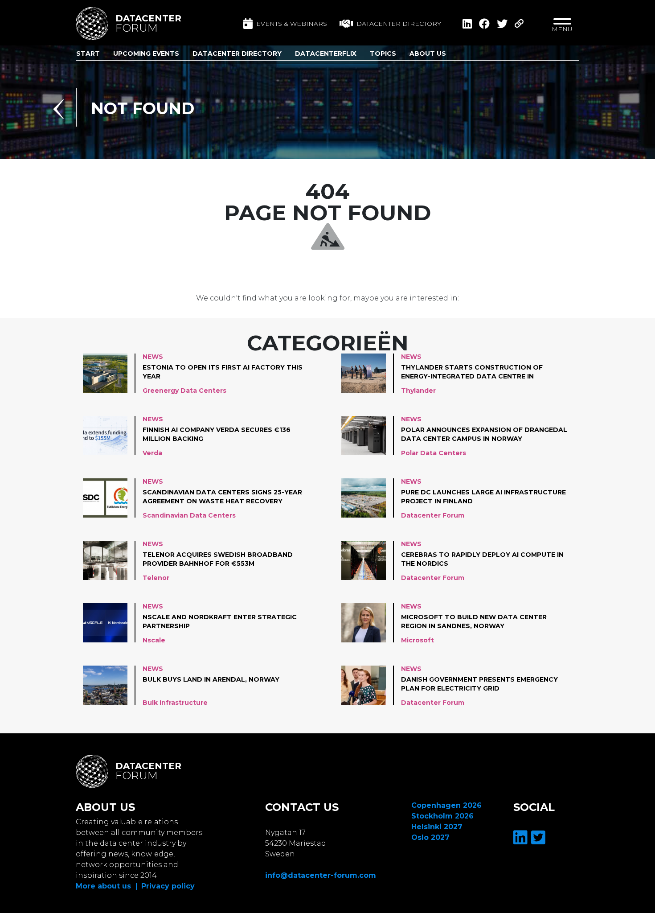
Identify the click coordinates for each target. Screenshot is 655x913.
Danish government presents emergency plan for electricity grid (479, 683)
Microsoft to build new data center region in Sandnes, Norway (474, 621)
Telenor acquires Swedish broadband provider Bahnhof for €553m (218, 559)
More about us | (107, 886)
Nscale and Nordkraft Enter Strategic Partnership (220, 621)
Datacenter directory (398, 24)
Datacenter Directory (237, 53)
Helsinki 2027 (437, 827)
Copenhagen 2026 (446, 805)
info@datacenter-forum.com (320, 875)
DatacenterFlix (325, 53)
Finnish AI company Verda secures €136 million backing (217, 434)
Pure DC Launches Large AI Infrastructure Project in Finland (483, 496)
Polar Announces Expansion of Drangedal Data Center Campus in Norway (484, 434)
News (153, 357)
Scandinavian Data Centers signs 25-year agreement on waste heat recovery (222, 496)
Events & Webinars (291, 24)
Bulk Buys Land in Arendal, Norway (211, 679)
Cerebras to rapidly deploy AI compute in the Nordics (482, 559)
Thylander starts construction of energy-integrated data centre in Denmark (472, 372)
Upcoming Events (146, 53)
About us (427, 53)
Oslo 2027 (430, 837)
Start (88, 53)
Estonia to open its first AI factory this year (223, 371)
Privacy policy (168, 886)
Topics (383, 53)
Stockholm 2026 (442, 816)
